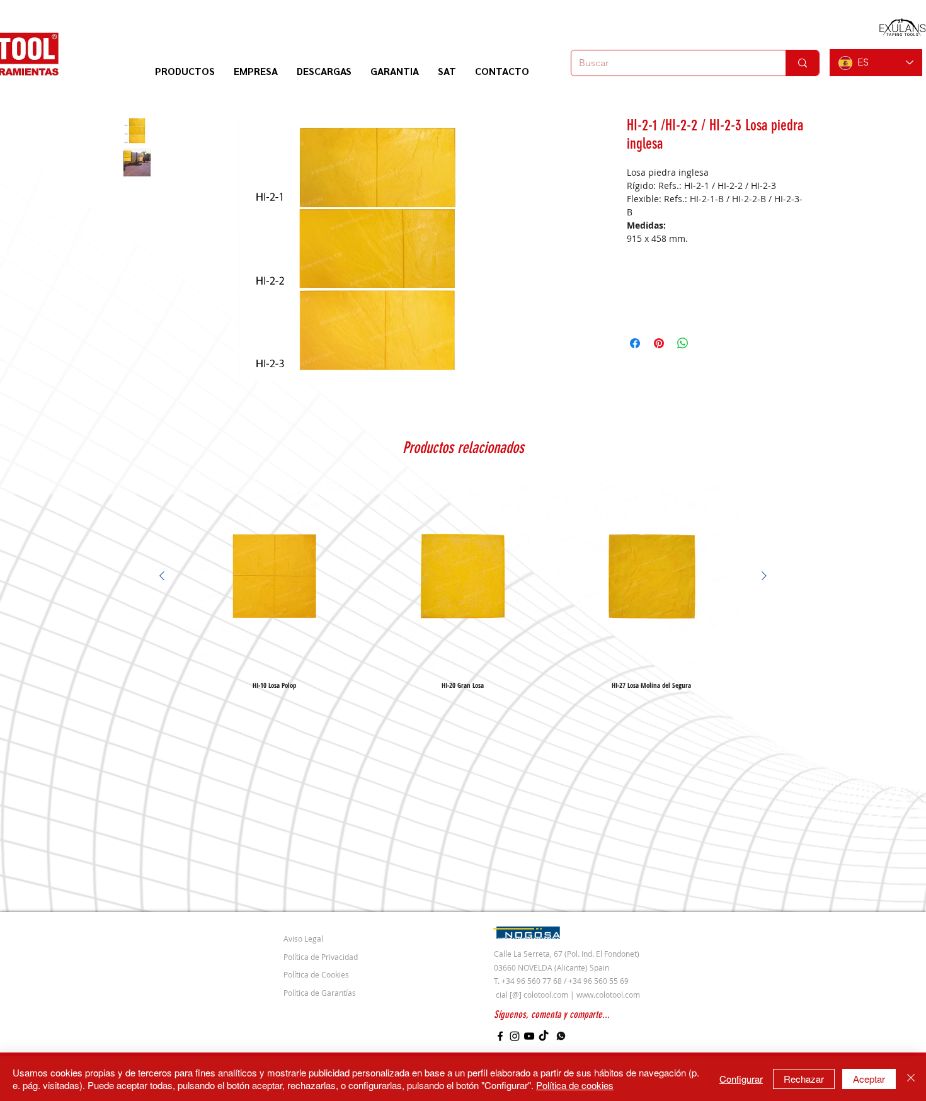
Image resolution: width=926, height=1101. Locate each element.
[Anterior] (161, 575)
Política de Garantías (319, 993)
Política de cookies (575, 1085)
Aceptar (869, 1078)
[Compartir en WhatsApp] (682, 343)
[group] (463, 585)
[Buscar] (802, 63)
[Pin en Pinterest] (658, 343)
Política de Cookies (316, 974)
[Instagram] (514, 1036)
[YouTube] (529, 1036)
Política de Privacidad (320, 957)
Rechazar (804, 1078)
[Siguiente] (764, 575)
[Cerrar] (910, 1078)
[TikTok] (543, 1036)
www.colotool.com (608, 995)
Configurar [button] (741, 1078)
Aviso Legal (303, 938)
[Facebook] (500, 1036)
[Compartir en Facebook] (635, 343)
